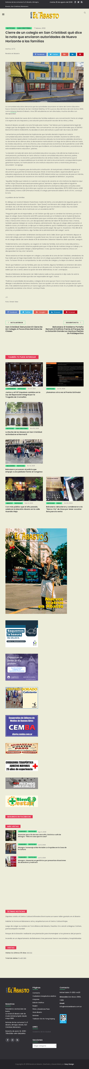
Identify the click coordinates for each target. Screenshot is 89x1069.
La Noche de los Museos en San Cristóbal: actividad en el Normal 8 (23, 433)
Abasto (9, 503)
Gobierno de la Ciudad (42, 1032)
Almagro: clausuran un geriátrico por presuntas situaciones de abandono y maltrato (42, 861)
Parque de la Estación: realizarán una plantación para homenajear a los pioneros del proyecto (43, 933)
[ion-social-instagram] (12, 1040)
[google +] (64, 54)
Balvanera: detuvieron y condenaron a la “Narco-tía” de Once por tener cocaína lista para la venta (64, 509)
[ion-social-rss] (81, 2)
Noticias (11, 28)
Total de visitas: (11, 958)
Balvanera (11, 466)
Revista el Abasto (12, 53)
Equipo (35, 1006)
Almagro (22, 831)
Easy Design (69, 1064)
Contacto (36, 993)
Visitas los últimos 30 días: (16, 953)
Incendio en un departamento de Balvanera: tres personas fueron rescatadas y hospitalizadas (43, 938)
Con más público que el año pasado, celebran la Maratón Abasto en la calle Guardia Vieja (22, 509)
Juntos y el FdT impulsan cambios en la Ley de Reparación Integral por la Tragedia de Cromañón (22, 394)
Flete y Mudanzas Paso (41, 1009)
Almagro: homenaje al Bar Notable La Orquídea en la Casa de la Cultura (42, 848)
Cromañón (11, 389)
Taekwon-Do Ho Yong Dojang (44, 1019)
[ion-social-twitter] (78, 2)
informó (13, 111)
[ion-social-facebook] (75, 2)
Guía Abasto (37, 1012)
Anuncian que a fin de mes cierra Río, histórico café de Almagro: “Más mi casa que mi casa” (39, 836)
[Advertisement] (44, 888)
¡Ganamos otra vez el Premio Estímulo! (63, 392)
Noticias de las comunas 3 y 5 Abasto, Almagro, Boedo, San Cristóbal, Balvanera (22, 4)
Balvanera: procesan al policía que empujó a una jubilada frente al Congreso (24, 470)
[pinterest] (80, 54)
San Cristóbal (24, 28)
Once (59, 503)
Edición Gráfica (38, 1002)
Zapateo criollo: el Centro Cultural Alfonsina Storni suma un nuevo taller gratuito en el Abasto (42, 916)
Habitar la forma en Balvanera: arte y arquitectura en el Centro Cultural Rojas (36, 921)
